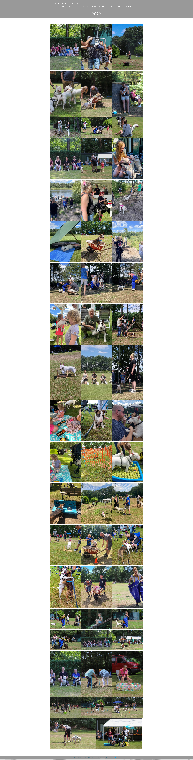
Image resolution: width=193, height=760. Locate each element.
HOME (64, 7)
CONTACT (128, 7)
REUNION (110, 7)
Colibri (117, 758)
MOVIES (119, 7)
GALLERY (101, 7)
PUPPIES (94, 7)
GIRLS (70, 7)
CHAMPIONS (86, 7)
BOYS (77, 7)
